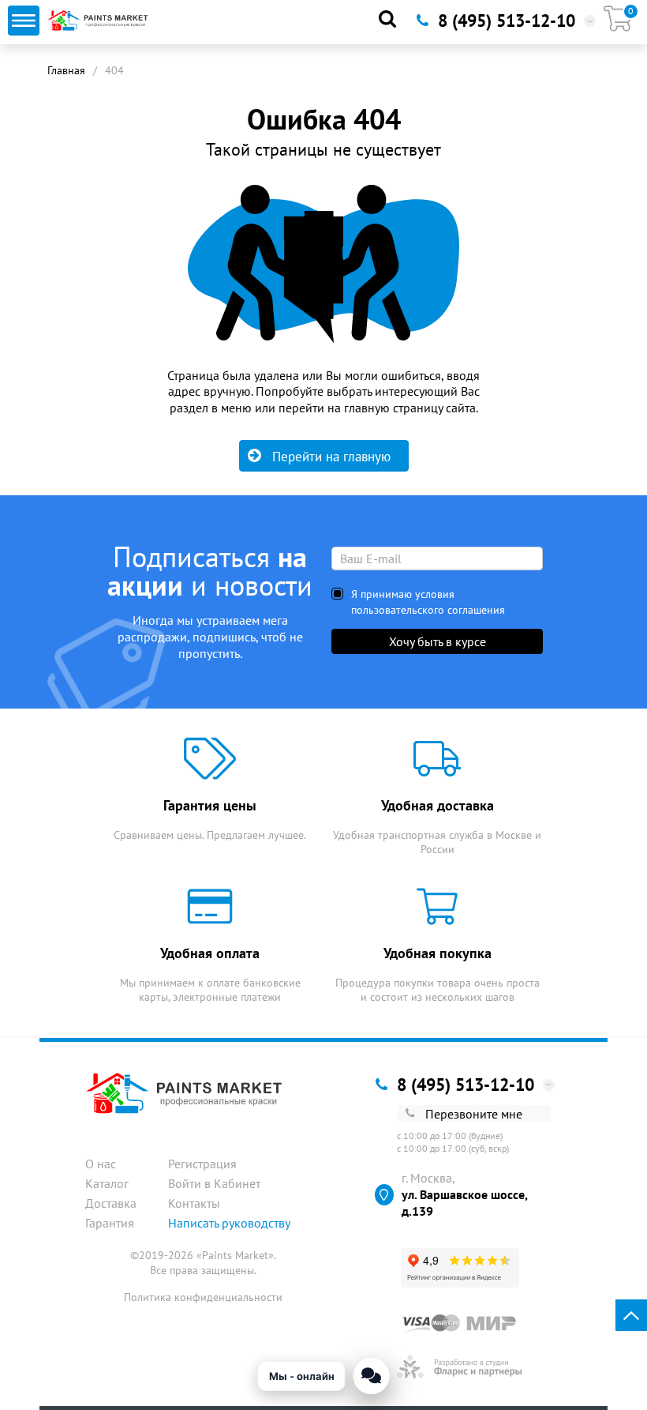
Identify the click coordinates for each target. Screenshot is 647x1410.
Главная (66, 70)
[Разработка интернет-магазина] (459, 1366)
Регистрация (202, 1163)
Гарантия (109, 1223)
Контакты (194, 1203)
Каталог (107, 1183)
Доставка (111, 1203)
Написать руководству (229, 1223)
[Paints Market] (99, 20)
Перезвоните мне (473, 1114)
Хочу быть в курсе (437, 641)
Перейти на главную (331, 456)
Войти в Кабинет (214, 1183)
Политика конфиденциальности (203, 1297)
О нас (100, 1163)
